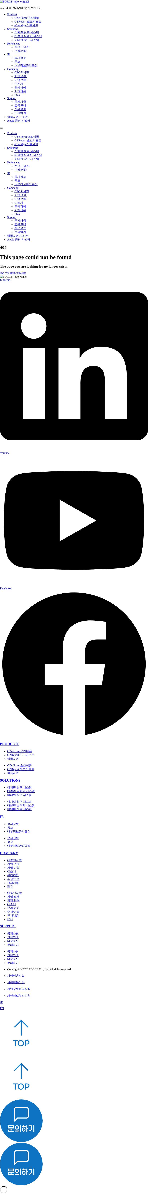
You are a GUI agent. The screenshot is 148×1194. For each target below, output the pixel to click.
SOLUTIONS (10, 780)
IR (8, 54)
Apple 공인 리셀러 (18, 120)
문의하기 (20, 113)
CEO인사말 (21, 72)
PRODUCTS (9, 744)
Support (11, 98)
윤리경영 (20, 87)
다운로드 (20, 109)
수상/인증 (20, 50)
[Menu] (1, 128)
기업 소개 (20, 76)
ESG (17, 95)
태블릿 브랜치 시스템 (28, 36)
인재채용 (20, 91)
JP (1, 1002)
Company (12, 69)
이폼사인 (13, 758)
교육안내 (20, 105)
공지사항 (20, 101)
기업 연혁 (20, 80)
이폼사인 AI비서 (17, 116)
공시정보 (20, 57)
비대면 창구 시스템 (26, 39)
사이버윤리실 (16, 975)
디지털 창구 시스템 (26, 32)
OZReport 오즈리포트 (27, 21)
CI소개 (18, 83)
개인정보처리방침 (18, 988)
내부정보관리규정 (26, 65)
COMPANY (9, 853)
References (13, 43)
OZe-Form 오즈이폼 (26, 17)
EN (2, 1008)
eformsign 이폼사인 (26, 25)
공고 (17, 61)
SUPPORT (8, 926)
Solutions (12, 28)
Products (12, 14)
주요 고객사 (22, 47)
